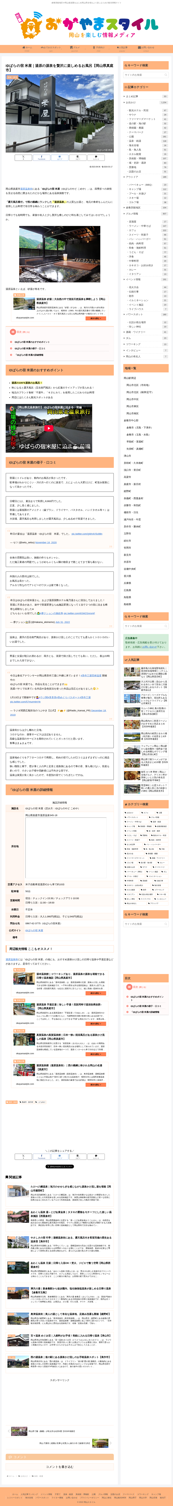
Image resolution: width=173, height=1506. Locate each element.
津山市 (127, 455)
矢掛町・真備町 (135, 448)
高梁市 (127, 477)
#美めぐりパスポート (68, 697)
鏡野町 (127, 491)
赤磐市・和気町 (132, 505)
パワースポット (42, 1498)
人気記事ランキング (29, 1494)
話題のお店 (115, 1494)
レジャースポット (14, 1498)
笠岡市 (127, 547)
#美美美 (52, 697)
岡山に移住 (106, 1498)
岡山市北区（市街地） (139, 385)
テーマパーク (128, 1494)
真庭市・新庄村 (27, 1102)
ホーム (15, 1494)
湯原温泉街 (26, 188)
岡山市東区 (133, 406)
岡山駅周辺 (130, 378)
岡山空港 (153, 1498)
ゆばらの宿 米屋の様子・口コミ (30, 348)
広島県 (127, 590)
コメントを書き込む (60, 1466)
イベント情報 (46, 1494)
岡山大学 (143, 1498)
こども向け (41, 1102)
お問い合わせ (149, 647)
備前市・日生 (131, 512)
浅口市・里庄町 (132, 470)
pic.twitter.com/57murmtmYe (25, 701)
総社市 (127, 540)
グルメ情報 (103, 1494)
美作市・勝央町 (132, 526)
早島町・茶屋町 (135, 441)
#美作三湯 (85, 697)
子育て (58, 1494)
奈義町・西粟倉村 (133, 498)
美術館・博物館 (82, 1494)
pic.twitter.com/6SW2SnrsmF (79, 613)
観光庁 (163, 1498)
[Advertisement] (60, 176)
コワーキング (143, 1494)
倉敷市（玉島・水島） (139, 434)
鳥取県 (127, 597)
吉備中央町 (130, 569)
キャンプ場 (156, 1494)
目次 (19, 332)
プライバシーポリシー (89, 1498)
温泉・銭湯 (13, 1102)
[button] (77, 158)
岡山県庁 (132, 1498)
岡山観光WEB (120, 1498)
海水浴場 (29, 1498)
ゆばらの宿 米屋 (34, 930)
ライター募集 (57, 1498)
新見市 (127, 555)
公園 (94, 1494)
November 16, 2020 (46, 542)
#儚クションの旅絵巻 (51, 613)
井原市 (127, 562)
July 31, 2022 (62, 622)
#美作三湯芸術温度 (91, 675)
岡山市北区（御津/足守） (140, 392)
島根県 (127, 604)
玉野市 (127, 533)
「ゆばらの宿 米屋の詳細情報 (29, 355)
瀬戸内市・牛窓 (132, 519)
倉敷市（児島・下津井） (140, 427)
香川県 (127, 576)
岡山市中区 (133, 399)
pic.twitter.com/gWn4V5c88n (87, 534)
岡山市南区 (133, 413)
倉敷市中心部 (131, 420)
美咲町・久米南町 (133, 463)
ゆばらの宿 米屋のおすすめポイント (32, 342)
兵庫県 (127, 583)
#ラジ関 (43, 697)
